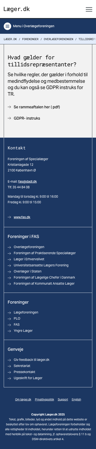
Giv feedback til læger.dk (31, 360)
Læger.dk (10, 39)
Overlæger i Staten (27, 271)
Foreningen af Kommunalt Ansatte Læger (44, 283)
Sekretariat (22, 366)
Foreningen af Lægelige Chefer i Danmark (44, 277)
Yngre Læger (23, 330)
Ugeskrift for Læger (28, 378)
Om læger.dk (23, 399)
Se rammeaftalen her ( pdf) (37, 107)
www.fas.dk (22, 217)
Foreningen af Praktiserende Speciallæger (45, 253)
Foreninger (30, 39)
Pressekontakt (24, 372)
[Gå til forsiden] (17, 9)
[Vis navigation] (89, 9)
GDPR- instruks (27, 118)
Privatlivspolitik (44, 399)
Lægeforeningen (26, 312)
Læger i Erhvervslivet (29, 259)
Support (63, 399)
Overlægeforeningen (58, 39)
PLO (17, 318)
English (76, 399)
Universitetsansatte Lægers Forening (41, 265)
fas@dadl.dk (27, 181)
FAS (17, 324)
